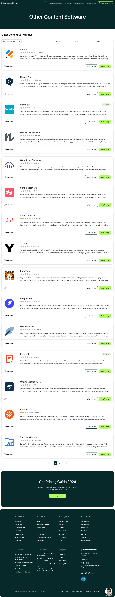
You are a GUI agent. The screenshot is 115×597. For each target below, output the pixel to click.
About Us (62, 554)
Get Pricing (105, 66)
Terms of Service (76, 591)
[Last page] (68, 463)
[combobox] (64, 41)
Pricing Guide (57, 496)
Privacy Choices (64, 564)
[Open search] (45, 3)
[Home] (9, 3)
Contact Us (62, 557)
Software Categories (55, 3)
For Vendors (68, 3)
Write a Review (91, 3)
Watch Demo (91, 66)
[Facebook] (82, 573)
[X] (89, 573)
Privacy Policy (64, 591)
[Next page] (64, 463)
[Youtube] (93, 573)
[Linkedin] (86, 573)
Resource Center (79, 3)
